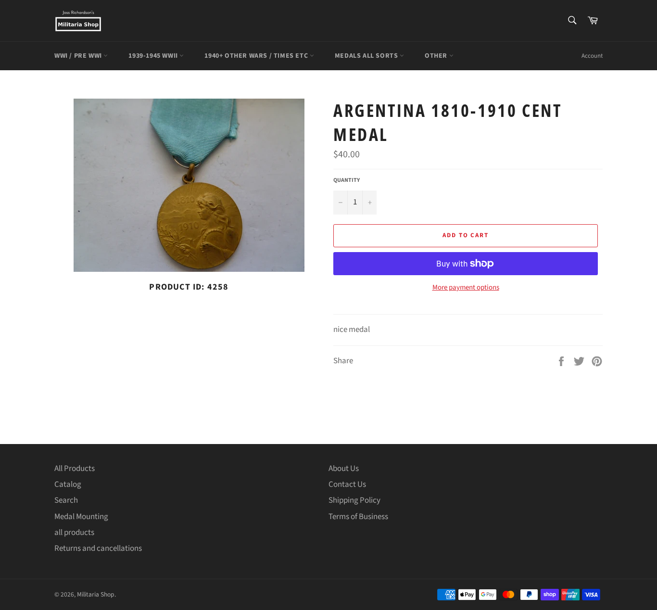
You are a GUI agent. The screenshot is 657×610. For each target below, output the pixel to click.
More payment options (465, 287)
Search (66, 500)
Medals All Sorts (367, 56)
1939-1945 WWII (153, 56)
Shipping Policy (354, 500)
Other (437, 56)
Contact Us (347, 484)
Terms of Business (358, 516)
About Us (343, 468)
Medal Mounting (81, 516)
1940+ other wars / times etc (256, 56)
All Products (74, 468)
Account (592, 55)
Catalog (67, 484)
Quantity (346, 180)
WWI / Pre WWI (78, 56)
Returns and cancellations (98, 548)
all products (74, 532)
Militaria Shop (95, 594)
